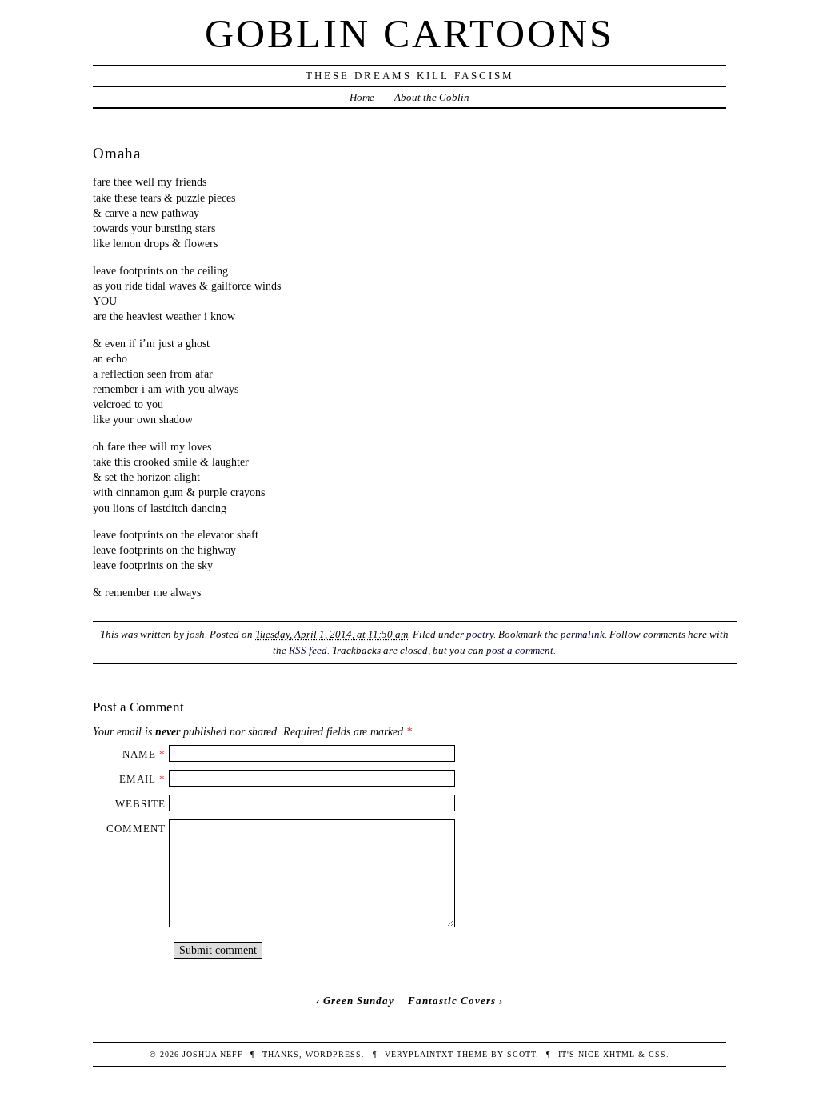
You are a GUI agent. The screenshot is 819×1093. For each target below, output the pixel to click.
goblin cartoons (409, 33)
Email (137, 779)
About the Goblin (431, 97)
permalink (583, 634)
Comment (136, 829)
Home (362, 97)
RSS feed (308, 650)
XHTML (619, 1054)
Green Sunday (358, 1001)
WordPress (334, 1054)
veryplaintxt (419, 1054)
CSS (657, 1054)
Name (139, 754)
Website (140, 804)
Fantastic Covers (452, 1001)
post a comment (519, 650)
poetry (479, 634)
